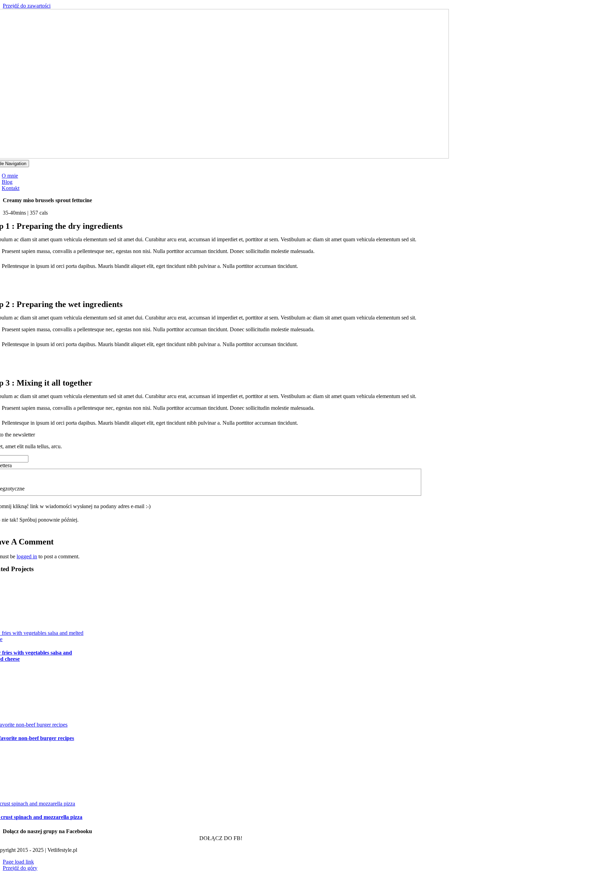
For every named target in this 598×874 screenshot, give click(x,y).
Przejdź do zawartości (27, 6)
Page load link (18, 862)
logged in (27, 556)
